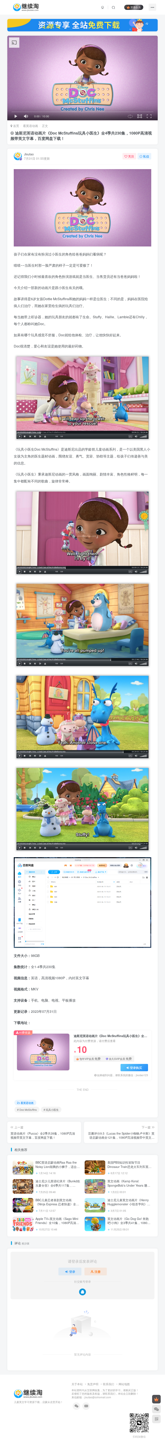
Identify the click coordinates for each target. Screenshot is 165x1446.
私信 (146, 156)
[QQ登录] (82, 1291)
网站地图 (124, 1384)
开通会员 (135, 7)
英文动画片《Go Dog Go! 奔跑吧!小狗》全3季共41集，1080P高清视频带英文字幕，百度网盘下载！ (128, 1224)
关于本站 (77, 1384)
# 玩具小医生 (51, 1109)
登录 (72, 1271)
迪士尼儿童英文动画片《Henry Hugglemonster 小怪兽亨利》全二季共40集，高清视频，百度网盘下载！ (128, 1206)
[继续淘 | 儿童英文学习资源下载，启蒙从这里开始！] (28, 1393)
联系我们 (108, 1384)
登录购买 (136, 1067)
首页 (15, 126)
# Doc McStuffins (27, 1109)
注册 (98, 1271)
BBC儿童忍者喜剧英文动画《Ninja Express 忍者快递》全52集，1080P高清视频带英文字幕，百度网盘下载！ (57, 1206)
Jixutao (29, 154)
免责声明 (92, 1384)
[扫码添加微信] (156, 1409)
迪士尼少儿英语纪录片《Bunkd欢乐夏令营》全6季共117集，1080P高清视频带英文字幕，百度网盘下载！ (57, 1187)
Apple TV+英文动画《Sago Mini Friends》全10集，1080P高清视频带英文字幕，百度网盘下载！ (57, 1222)
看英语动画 (30, 126)
